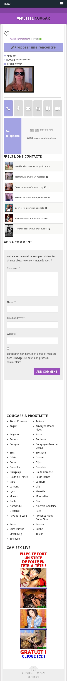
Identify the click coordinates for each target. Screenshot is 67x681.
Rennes (40, 524)
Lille (38, 486)
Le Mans (14, 486)
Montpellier (42, 496)
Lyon (12, 491)
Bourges (14, 444)
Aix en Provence (18, 421)
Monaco (14, 496)
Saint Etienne (17, 529)
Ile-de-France (43, 476)
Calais (13, 457)
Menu (7, 3)
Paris (38, 510)
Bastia (39, 434)
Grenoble (41, 467)
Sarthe (39, 529)
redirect (33, 677)
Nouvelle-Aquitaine (46, 506)
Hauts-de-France (19, 476)
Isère (12, 481)
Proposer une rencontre (35, 47)
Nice (38, 501)
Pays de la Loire (18, 515)
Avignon (14, 434)
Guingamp (15, 472)
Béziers (14, 439)
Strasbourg (16, 533)
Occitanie (14, 510)
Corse (13, 462)
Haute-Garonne (44, 472)
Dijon (38, 462)
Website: (11, 333)
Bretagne (41, 452)
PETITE (35, 18)
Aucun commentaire (20, 39)
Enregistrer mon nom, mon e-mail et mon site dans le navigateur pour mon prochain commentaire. (31, 357)
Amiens (40, 421)
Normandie (16, 506)
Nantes (13, 501)
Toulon (39, 533)
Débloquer (42, 137)
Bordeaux (41, 439)
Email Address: (15, 318)
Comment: (13, 268)
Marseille (40, 491)
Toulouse (15, 538)
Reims (13, 524)
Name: (11, 302)
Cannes (40, 457)
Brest (12, 452)
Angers (13, 426)
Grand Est (15, 467)
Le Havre (40, 481)
